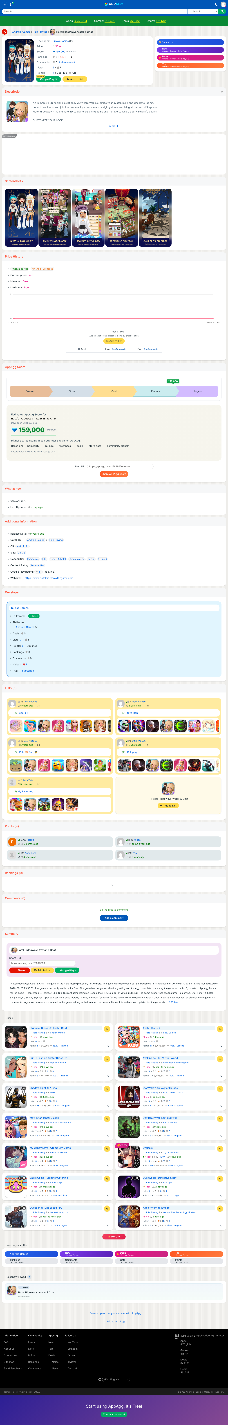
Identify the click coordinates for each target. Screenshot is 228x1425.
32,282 (135, 20)
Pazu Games (169, 1032)
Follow (35, 616)
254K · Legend (174, 1135)
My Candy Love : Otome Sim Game (50, 1147)
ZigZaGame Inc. (171, 1152)
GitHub (72, 1355)
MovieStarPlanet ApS (61, 1122)
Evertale (148, 1147)
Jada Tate (28, 780)
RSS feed (174, 1002)
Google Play (47, 79)
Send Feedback (13, 1368)
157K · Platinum (60, 1045)
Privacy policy (25, 1392)
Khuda (137, 839)
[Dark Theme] (216, 4)
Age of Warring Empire (156, 1207)
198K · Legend (174, 1225)
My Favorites (23, 791)
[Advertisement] (100, 154)
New (51, 1342)
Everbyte (167, 1182)
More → (115, 1236)
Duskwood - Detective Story (160, 1177)
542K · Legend (175, 1105)
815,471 (110, 20)
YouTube (73, 1342)
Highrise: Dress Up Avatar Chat (48, 1028)
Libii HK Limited (58, 1062)
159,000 (66, 51)
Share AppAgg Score (114, 473)
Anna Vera (30, 853)
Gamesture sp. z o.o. (60, 1212)
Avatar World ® (152, 1028)
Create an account (114, 1414)
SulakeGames (20, 607)
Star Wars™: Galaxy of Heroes (160, 1087)
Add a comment (67, 62)
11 (151, 1045)
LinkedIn (73, 1348)
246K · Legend (60, 1225)
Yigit (135, 853)
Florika (30, 839)
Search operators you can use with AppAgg (115, 1313)
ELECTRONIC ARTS (173, 1092)
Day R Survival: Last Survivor (160, 1117)
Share (21, 970)
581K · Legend (62, 1105)
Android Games (25, 627)
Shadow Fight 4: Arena (43, 1087)
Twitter (72, 1361)
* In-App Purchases (42, 268)
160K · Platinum (176, 1075)
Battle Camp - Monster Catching (49, 1177)
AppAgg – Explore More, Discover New (205, 1392)
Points (32, 1355)
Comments (34, 1368)
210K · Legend (61, 1135)
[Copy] (222, 92)
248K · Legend (60, 1165)
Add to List (76, 79)
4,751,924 (80, 20)
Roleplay (129, 752)
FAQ (6, 1342)
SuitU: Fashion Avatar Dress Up (48, 1058)
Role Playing (37, 1032)
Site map (9, 1361)
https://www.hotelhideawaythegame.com (49, 578)
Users (31, 1342)
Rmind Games (170, 1122)
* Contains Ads (19, 268)
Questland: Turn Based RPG (46, 1207)
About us (9, 1348)
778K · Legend (176, 1045)
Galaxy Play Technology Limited (179, 1212)
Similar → (167, 42)
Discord (72, 1368)
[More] (108, 1045)
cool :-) (20, 712)
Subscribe (28, 670)
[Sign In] (223, 4)
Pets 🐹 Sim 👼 (25, 752)
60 (151, 1165)
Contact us (10, 1355)
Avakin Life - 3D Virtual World (160, 1058)
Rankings (33, 1361)
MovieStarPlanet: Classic (45, 1117)
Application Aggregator (210, 1335)
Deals (51, 1355)
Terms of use (10, 1392)
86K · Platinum (60, 1195)
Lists (31, 1348)
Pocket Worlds (57, 1032)
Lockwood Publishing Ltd (176, 1062)
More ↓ (113, 125)
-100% (154, 1157)
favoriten (130, 712)
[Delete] (29, 1277)
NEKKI (53, 1092)
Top (50, 1348)
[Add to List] (107, 1029)
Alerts (54, 1361)
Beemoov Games (58, 1152)
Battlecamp (56, 1182)
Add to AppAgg (115, 1321)
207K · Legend (173, 1195)
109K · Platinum (60, 1075)
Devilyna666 (30, 701)
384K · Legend (175, 1165)
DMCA (37, 1392)
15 (38, 1105)
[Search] (222, 11)
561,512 (161, 20)
